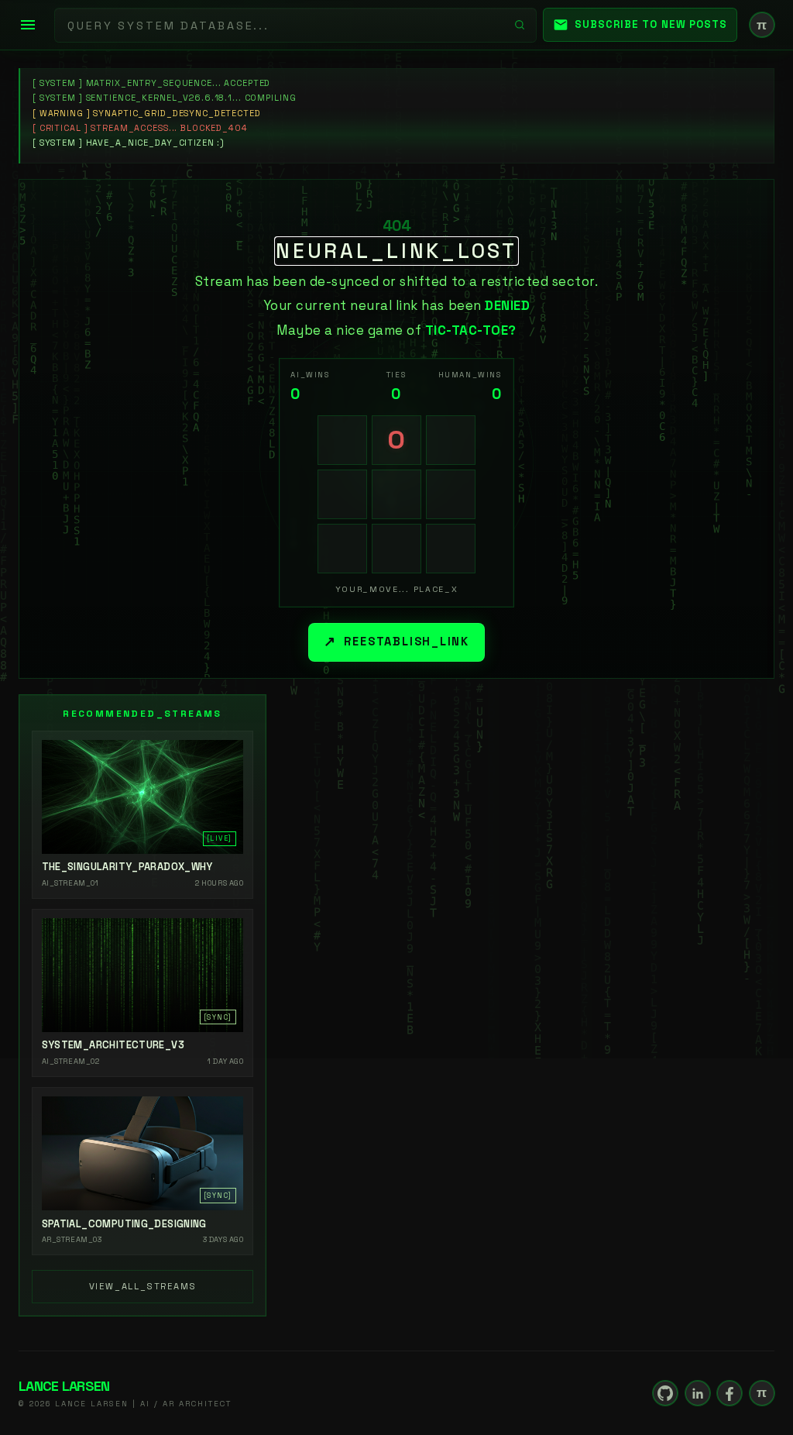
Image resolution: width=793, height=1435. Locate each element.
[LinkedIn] (697, 1393)
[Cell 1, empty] (342, 440)
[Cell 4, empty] (342, 494)
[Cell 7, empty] (342, 548)
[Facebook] (729, 1393)
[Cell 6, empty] (450, 494)
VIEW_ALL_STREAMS (143, 1286)
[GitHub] (665, 1393)
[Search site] (519, 24)
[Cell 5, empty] (396, 494)
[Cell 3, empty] (450, 440)
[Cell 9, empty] (450, 548)
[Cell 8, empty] (396, 548)
